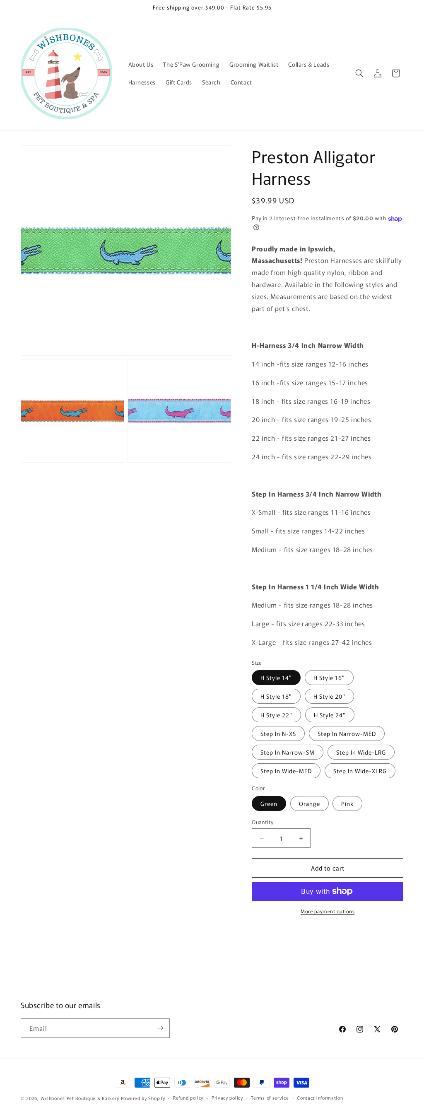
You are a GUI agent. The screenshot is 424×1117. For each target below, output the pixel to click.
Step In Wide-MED (286, 771)
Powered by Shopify (143, 1098)
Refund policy (188, 1097)
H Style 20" (329, 696)
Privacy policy (227, 1097)
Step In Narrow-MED (347, 733)
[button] (359, 73)
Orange (309, 803)
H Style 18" (276, 696)
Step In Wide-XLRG (360, 771)
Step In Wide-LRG (361, 752)
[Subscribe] (160, 1028)
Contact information (320, 1097)
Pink (347, 803)
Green (268, 803)
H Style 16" (329, 677)
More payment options (327, 910)
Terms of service (270, 1097)
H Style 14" (276, 677)
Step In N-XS (278, 733)
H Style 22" (276, 715)
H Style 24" (330, 715)
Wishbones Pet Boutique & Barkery (80, 1098)
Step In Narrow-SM (287, 752)
